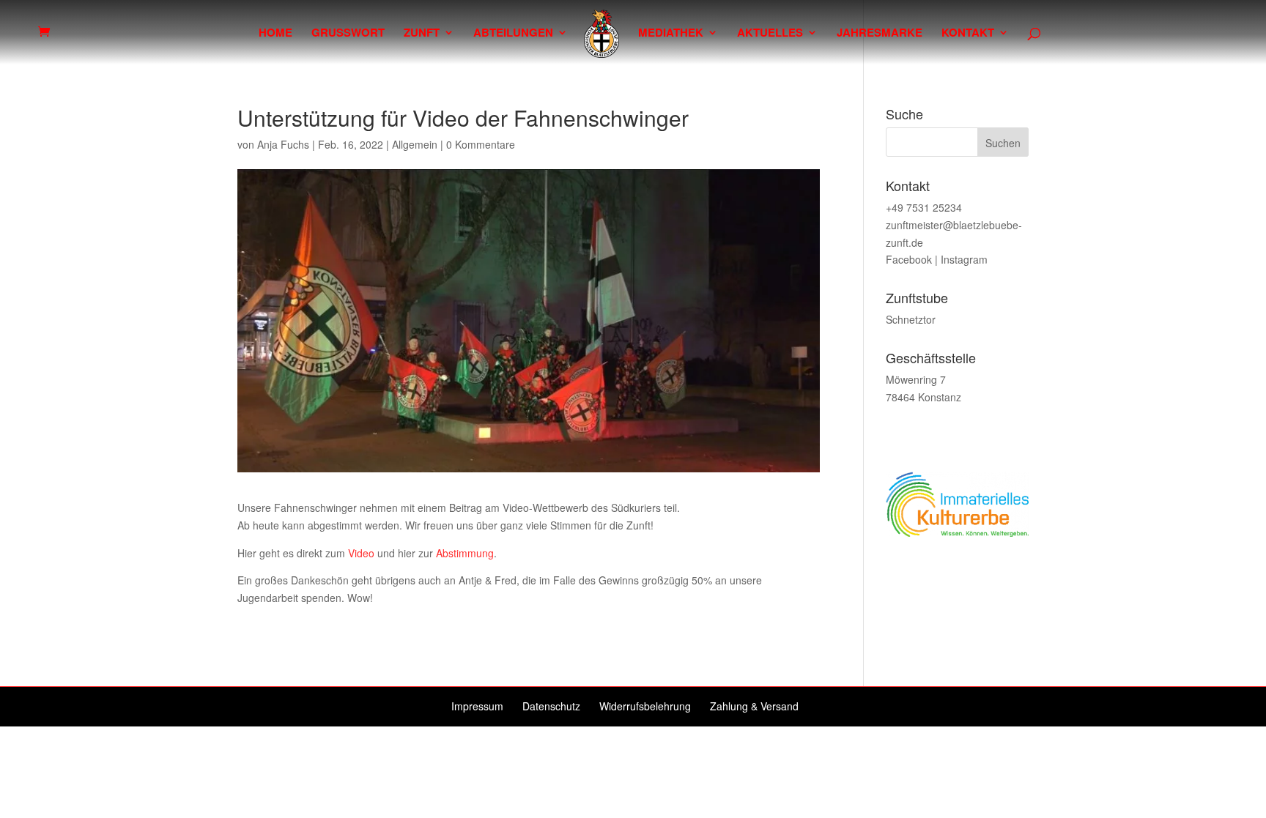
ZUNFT (422, 33)
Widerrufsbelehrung (645, 706)
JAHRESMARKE (879, 33)
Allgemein (414, 144)
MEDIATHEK (670, 33)
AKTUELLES (770, 33)
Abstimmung (465, 553)
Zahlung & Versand (754, 706)
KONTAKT (967, 33)
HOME (275, 33)
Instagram (964, 259)
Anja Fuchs (283, 144)
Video (361, 553)
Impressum (477, 706)
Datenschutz (551, 706)
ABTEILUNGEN (513, 33)
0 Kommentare (480, 144)
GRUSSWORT (348, 33)
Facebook (909, 259)
